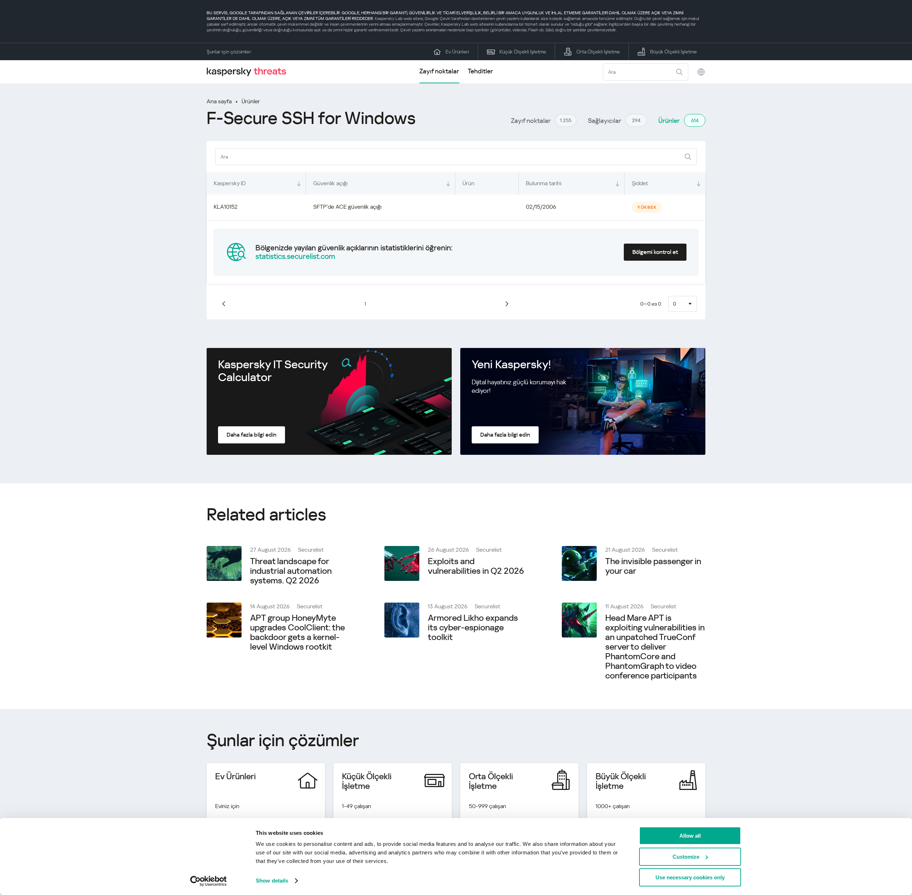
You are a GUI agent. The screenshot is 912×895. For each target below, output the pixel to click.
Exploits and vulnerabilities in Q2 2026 (476, 566)
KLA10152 (226, 206)
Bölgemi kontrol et (655, 252)
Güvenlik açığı (330, 183)
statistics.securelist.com (295, 256)
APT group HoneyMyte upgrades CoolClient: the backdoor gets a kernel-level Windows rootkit (297, 632)
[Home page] (249, 71)
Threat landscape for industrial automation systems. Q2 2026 (291, 571)
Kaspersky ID (230, 183)
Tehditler (480, 71)
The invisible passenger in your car (653, 566)
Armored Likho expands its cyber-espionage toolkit (473, 627)
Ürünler (251, 101)
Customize (686, 857)
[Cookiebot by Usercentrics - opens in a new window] (208, 881)
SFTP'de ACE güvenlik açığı (347, 206)
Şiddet (640, 183)
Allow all (690, 836)
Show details (272, 881)
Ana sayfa (219, 101)
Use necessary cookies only (690, 877)
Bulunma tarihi (543, 183)
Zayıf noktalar (439, 71)
